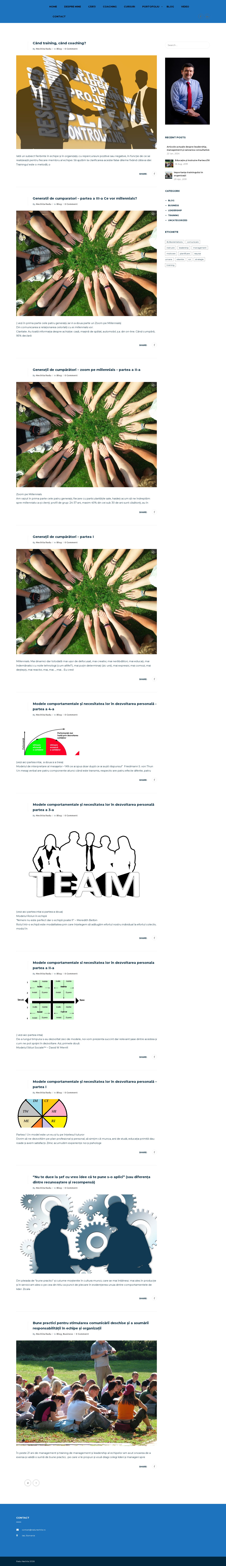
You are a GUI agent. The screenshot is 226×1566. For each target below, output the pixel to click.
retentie (180, 259)
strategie (199, 259)
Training (173, 215)
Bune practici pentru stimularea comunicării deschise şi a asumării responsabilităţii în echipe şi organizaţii (91, 1325)
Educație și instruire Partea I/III (192, 160)
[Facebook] (154, 173)
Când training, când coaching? (59, 43)
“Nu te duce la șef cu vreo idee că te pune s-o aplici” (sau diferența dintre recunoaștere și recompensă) (91, 1179)
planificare (185, 253)
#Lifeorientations (175, 242)
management (199, 247)
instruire (171, 247)
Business (68, 1334)
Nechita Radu (43, 49)
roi (189, 259)
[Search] (206, 45)
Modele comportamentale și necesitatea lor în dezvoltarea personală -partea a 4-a (95, 706)
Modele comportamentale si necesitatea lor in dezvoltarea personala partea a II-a (93, 965)
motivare (171, 253)
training (170, 265)
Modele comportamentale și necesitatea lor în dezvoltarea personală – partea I (95, 1084)
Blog (59, 49)
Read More (29, 173)
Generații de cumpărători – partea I (63, 537)
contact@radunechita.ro (33, 1529)
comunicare (193, 242)
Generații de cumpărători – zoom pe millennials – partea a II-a (86, 370)
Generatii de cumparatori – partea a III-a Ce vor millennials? (85, 198)
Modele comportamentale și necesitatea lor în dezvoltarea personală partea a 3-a (93, 807)
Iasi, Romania (28, 1535)
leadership (175, 210)
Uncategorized (177, 220)
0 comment (71, 49)
